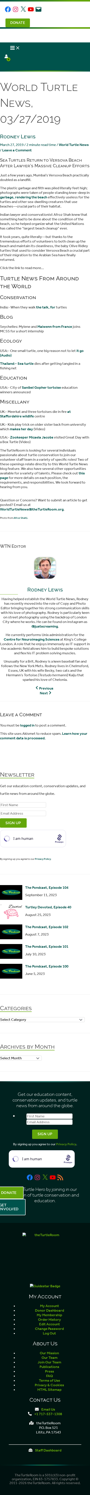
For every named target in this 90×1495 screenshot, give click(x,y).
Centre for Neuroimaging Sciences (31, 639)
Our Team (49, 1357)
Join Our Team (49, 1362)
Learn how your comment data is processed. (43, 735)
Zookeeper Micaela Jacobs (31, 437)
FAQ (49, 1376)
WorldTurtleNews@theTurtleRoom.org (32, 509)
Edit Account (49, 1324)
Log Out (49, 1333)
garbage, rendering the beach (23, 197)
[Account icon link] (6, 56)
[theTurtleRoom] (45, 1255)
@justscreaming (44, 626)
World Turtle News (74, 144)
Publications (49, 1366)
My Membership (49, 1315)
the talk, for (45, 307)
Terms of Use (49, 1380)
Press (49, 1371)
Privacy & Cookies (49, 1385)
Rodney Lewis (18, 136)
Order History (49, 1319)
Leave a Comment (17, 150)
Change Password (49, 1328)
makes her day (21, 429)
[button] (17, 22)
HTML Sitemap (49, 1389)
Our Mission (49, 1353)
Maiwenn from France (54, 326)
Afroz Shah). (21, 517)
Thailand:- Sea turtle (17, 363)
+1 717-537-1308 (48, 1414)
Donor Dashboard (49, 1310)
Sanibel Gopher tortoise (41, 387)
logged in (27, 725)
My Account (49, 1306)
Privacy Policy (43, 859)
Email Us (48, 1409)
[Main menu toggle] (15, 48)
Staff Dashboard (48, 1450)
